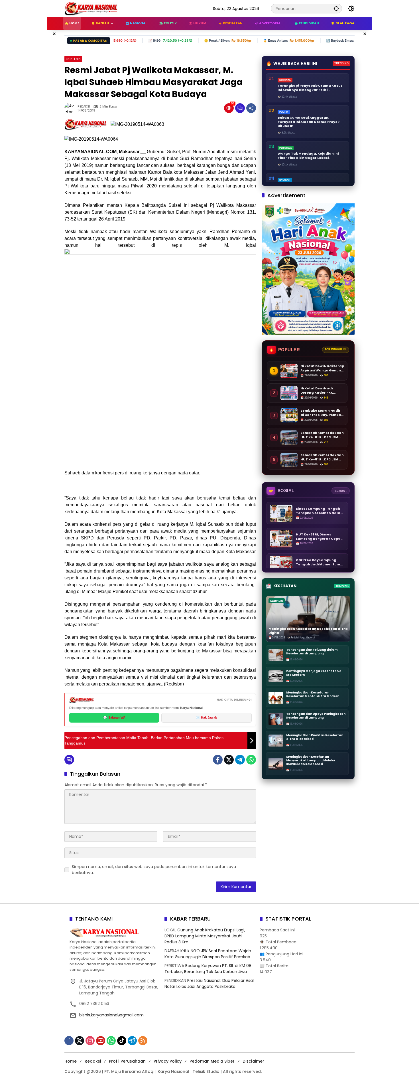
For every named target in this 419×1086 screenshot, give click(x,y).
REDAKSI (84, 106)
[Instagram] (90, 1040)
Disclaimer (253, 1061)
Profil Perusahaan (127, 1061)
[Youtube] (100, 1040)
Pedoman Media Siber (212, 1061)
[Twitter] (229, 760)
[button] (336, 8)
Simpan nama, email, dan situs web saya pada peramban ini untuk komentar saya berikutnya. (154, 869)
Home (70, 1061)
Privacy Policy (168, 1061)
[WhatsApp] (251, 760)
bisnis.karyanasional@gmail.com (111, 1015)
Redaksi (93, 1061)
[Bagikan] (251, 108)
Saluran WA (114, 717)
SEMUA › (341, 490)
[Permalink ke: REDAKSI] (71, 108)
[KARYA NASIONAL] (90, 8)
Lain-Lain (73, 58)
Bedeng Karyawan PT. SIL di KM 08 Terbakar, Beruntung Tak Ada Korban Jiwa (207, 968)
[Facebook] (218, 760)
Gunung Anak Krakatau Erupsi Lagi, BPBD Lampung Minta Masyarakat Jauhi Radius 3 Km (204, 936)
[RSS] (142, 1040)
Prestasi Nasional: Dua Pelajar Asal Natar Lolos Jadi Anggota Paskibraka (209, 983)
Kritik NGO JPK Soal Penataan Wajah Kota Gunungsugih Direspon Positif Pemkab (207, 954)
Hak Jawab (206, 717)
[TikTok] (121, 1040)
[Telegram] (240, 760)
